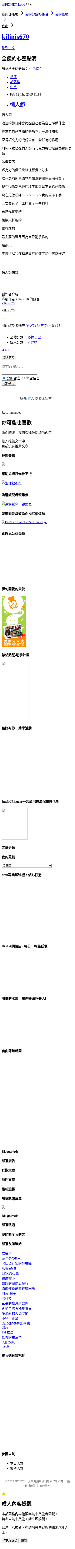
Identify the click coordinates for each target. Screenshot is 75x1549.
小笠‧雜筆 (10, 1318)
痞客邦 (31, 325)
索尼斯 (7, 1253)
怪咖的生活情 (12, 1337)
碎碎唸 (33, 342)
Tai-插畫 (8, 1332)
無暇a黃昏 (9, 1268)
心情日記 (34, 337)
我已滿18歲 (10, 1540)
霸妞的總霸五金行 (15, 1283)
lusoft (5, 1346)
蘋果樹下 (8, 1278)
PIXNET (19, 1481)
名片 (13, 87)
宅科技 (7, 1298)
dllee (5, 1327)
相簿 (13, 77)
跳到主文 (8, 48)
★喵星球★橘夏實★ (17, 1308)
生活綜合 (35, 68)
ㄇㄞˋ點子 (9, 1293)
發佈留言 (8, 383)
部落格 (15, 82)
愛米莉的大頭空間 (15, 1313)
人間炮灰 (8, 1342)
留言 (40, 325)
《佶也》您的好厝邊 (17, 1263)
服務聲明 (45, 1485)
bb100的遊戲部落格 (16, 1323)
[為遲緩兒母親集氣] (17, 504)
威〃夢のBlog (11, 1258)
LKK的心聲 (10, 1273)
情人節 (17, 104)
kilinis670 (15, 36)
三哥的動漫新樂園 (15, 1303)
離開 (24, 1540)
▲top (5, 349)
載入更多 (8, 357)
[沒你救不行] (12, 483)
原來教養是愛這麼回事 (18, 1288)
